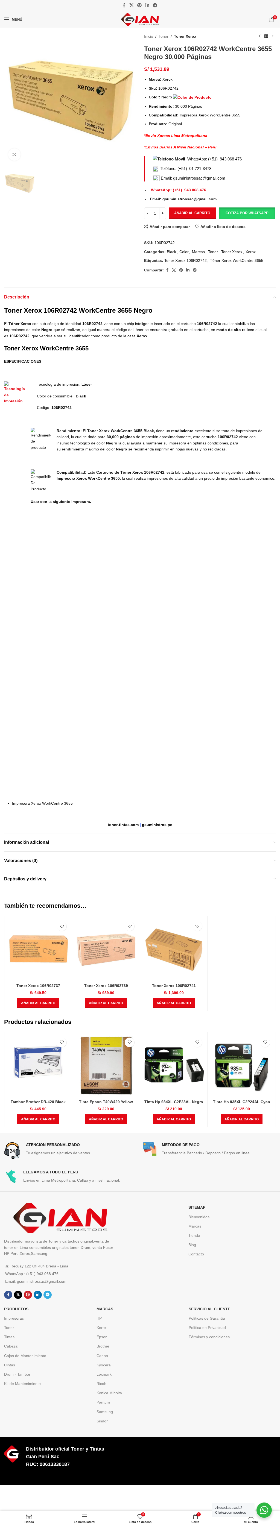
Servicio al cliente (209, 1309)
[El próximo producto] (272, 36)
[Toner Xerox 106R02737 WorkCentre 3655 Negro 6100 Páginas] (38, 950)
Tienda (194, 1235)
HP (99, 1318)
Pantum (103, 1402)
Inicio (148, 36)
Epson (102, 1337)
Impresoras (14, 1318)
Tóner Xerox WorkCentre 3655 (236, 260)
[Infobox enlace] (70, 1150)
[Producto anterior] (259, 36)
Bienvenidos (198, 1217)
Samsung (105, 1412)
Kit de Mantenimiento (22, 1383)
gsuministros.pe (157, 824)
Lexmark (104, 1374)
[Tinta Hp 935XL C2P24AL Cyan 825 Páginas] (242, 1066)
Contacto (196, 1254)
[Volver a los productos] (266, 36)
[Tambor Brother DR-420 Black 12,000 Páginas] (38, 1066)
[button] (246, 213)
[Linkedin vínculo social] (147, 5)
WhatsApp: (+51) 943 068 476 (214, 159)
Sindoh (103, 1421)
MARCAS (105, 1309)
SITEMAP (196, 1207)
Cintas (9, 1365)
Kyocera (104, 1365)
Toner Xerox (185, 36)
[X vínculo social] (131, 5)
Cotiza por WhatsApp (247, 213)
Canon (102, 1356)
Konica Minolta (109, 1393)
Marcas (198, 252)
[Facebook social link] (124, 5)
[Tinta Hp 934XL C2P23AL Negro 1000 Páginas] (174, 1066)
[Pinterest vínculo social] (140, 5)
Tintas (9, 1337)
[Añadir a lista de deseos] (61, 926)
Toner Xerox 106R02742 (185, 260)
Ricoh (101, 1383)
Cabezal (11, 1346)
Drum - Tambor (17, 1374)
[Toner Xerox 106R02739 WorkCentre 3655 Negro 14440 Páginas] (106, 950)
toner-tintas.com (123, 824)
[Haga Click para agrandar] (14, 154)
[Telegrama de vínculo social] (155, 5)
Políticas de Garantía (207, 1318)
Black (171, 252)
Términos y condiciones (209, 1337)
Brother (103, 1346)
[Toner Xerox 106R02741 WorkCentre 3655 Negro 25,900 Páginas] (174, 950)
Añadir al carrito (192, 213)
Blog (192, 1245)
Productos (16, 1309)
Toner (163, 36)
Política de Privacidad (207, 1327)
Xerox (251, 252)
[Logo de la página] (140, 19)
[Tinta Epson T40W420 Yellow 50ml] (106, 1066)
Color (184, 252)
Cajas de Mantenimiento (25, 1356)
